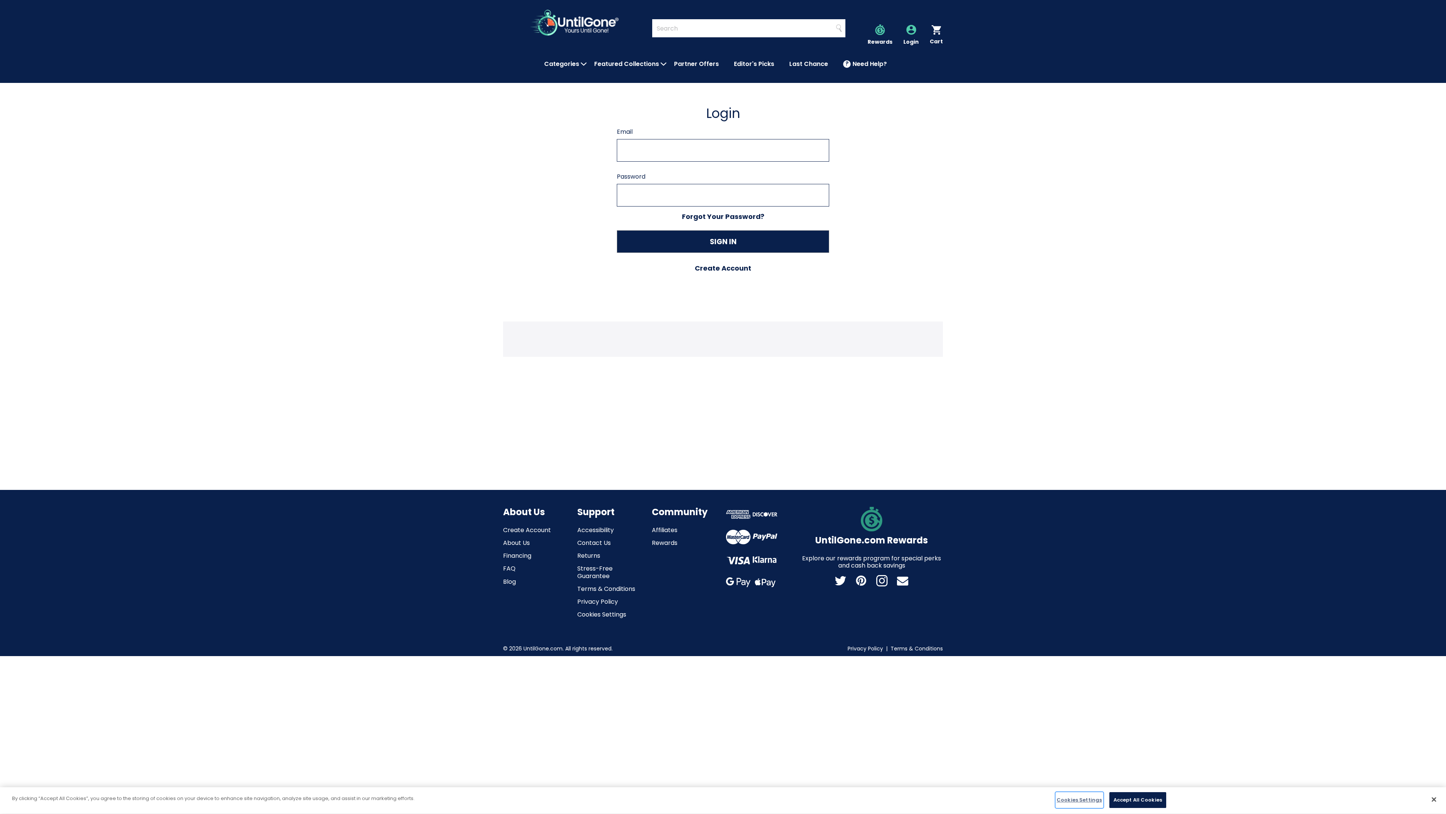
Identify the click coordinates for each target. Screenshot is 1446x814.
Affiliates (664, 530)
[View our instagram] (882, 580)
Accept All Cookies (1137, 799)
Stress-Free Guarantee (595, 572)
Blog (509, 581)
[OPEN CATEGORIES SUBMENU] (584, 64)
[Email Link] (902, 580)
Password (631, 176)
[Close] (1434, 799)
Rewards (664, 543)
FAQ (509, 568)
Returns (588, 555)
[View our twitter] (840, 580)
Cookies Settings (601, 614)
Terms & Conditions (606, 588)
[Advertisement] (723, 338)
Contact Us (594, 543)
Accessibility (595, 530)
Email (625, 131)
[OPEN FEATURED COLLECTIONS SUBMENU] (663, 64)
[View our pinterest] (861, 580)
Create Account (527, 530)
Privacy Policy (597, 601)
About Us (516, 543)
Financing (517, 555)
